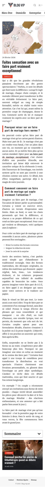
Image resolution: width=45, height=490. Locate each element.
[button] (39, 433)
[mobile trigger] (4, 5)
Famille (7, 76)
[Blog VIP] (16, 5)
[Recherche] (34, 5)
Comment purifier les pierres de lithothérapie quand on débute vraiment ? (21, 460)
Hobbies (9, 453)
